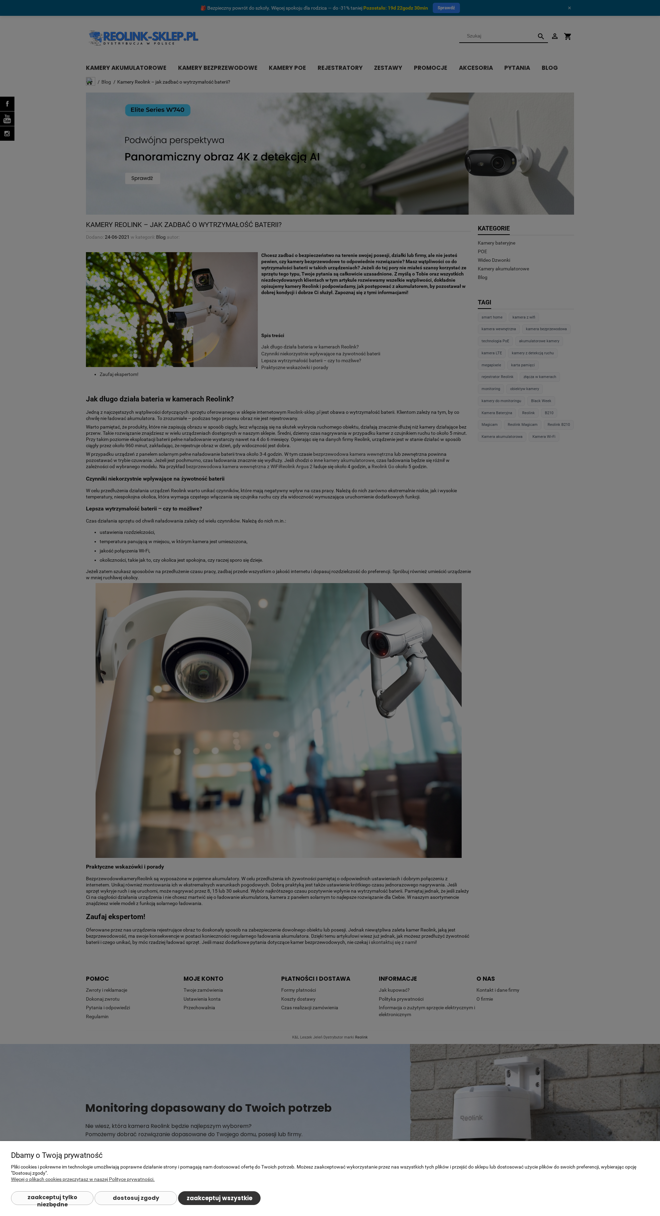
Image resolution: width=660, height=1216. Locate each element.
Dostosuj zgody (136, 1198)
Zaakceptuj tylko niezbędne (52, 1199)
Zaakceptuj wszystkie (219, 1198)
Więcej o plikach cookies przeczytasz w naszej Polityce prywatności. (83, 1179)
